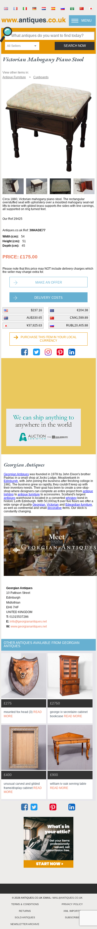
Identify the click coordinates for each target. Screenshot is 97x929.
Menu (86, 20)
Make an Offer (48, 282)
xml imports (72, 911)
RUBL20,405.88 (77, 325)
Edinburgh (11, 481)
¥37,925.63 (34, 325)
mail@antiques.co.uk (67, 897)
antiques (9, 498)
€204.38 (82, 310)
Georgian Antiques (16, 474)
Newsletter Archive (24, 924)
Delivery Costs (48, 298)
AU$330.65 (34, 317)
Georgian (39, 504)
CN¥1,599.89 (79, 317)
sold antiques (25, 917)
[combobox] (22, 46)
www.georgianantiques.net (29, 626)
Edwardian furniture (78, 504)
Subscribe (72, 917)
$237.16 (36, 310)
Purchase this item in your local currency (49, 338)
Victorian (53, 504)
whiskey (71, 498)
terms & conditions (25, 904)
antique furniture (29, 494)
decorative (55, 508)
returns (25, 911)
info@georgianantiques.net (28, 621)
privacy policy (72, 904)
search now (75, 46)
